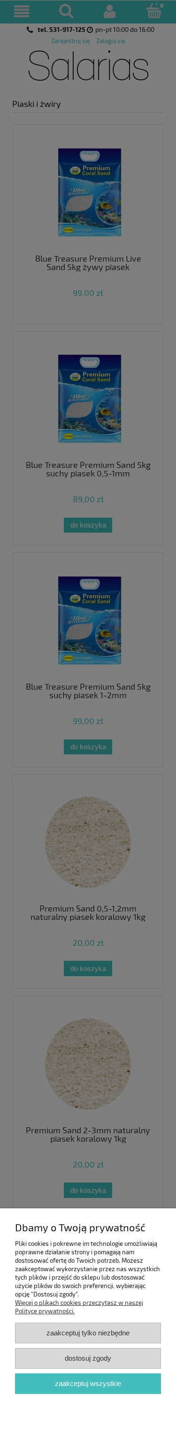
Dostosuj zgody (88, 1358)
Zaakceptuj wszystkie (88, 1383)
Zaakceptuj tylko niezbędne (88, 1333)
